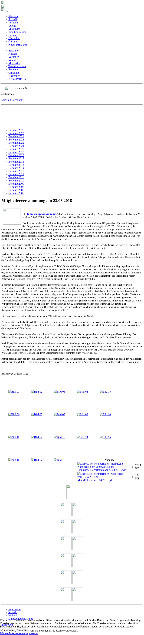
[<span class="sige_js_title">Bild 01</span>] (13, 391)
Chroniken (14, 38)
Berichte (13, 35)
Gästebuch (14, 41)
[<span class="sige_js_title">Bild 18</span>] (59, 459)
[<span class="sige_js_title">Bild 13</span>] (59, 437)
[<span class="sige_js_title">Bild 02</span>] (36, 391)
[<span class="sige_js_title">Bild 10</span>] (105, 414)
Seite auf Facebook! (12, 99)
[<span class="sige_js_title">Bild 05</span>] (105, 391)
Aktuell (12, 19)
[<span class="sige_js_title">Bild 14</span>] (82, 437)
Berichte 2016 (16, 161)
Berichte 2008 (16, 186)
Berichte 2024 (16, 136)
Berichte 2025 (16, 133)
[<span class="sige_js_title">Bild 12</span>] (36, 437)
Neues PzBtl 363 (17, 44)
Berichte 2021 (16, 145)
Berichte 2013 (16, 171)
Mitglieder (14, 28)
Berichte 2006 (16, 193)
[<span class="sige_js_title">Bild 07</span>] (36, 414)
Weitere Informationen (12, 633)
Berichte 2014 (16, 167)
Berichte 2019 (16, 152)
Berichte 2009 (16, 183)
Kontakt (12, 612)
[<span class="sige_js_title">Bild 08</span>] (59, 414)
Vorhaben (13, 22)
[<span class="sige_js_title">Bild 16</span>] (13, 459)
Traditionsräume (17, 31)
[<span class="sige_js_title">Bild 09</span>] (82, 414)
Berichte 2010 (16, 180)
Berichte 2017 (16, 158)
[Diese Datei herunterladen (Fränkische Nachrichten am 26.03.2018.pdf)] (102, 466)
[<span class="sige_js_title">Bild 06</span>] (13, 414)
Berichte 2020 (16, 148)
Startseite (13, 16)
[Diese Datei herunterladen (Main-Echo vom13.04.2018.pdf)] (102, 476)
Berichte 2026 (16, 130)
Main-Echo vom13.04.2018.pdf (95, 480)
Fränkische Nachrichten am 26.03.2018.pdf (101, 469)
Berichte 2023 (16, 139)
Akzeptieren (7, 630)
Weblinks (13, 615)
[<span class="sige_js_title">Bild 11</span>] (13, 437)
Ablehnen (22, 630)
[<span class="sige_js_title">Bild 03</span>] (59, 391)
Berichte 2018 (16, 155)
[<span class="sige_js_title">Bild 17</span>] (36, 459)
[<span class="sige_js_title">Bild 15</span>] (105, 437)
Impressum (14, 609)
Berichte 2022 (16, 142)
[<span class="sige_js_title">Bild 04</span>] (82, 391)
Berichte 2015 (16, 164)
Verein (12, 25)
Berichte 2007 (16, 189)
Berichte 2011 (16, 177)
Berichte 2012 (16, 174)
